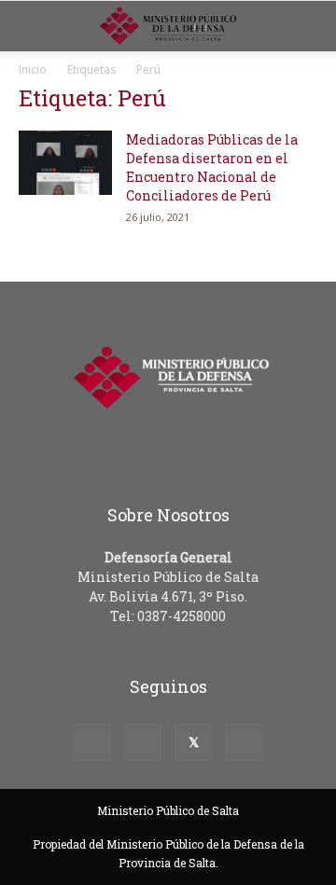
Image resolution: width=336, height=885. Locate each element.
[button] (310, 26)
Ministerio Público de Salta (168, 810)
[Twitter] (193, 742)
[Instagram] (142, 742)
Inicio (33, 69)
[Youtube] (243, 742)
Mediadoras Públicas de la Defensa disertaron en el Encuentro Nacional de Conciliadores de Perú (212, 167)
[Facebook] (92, 742)
